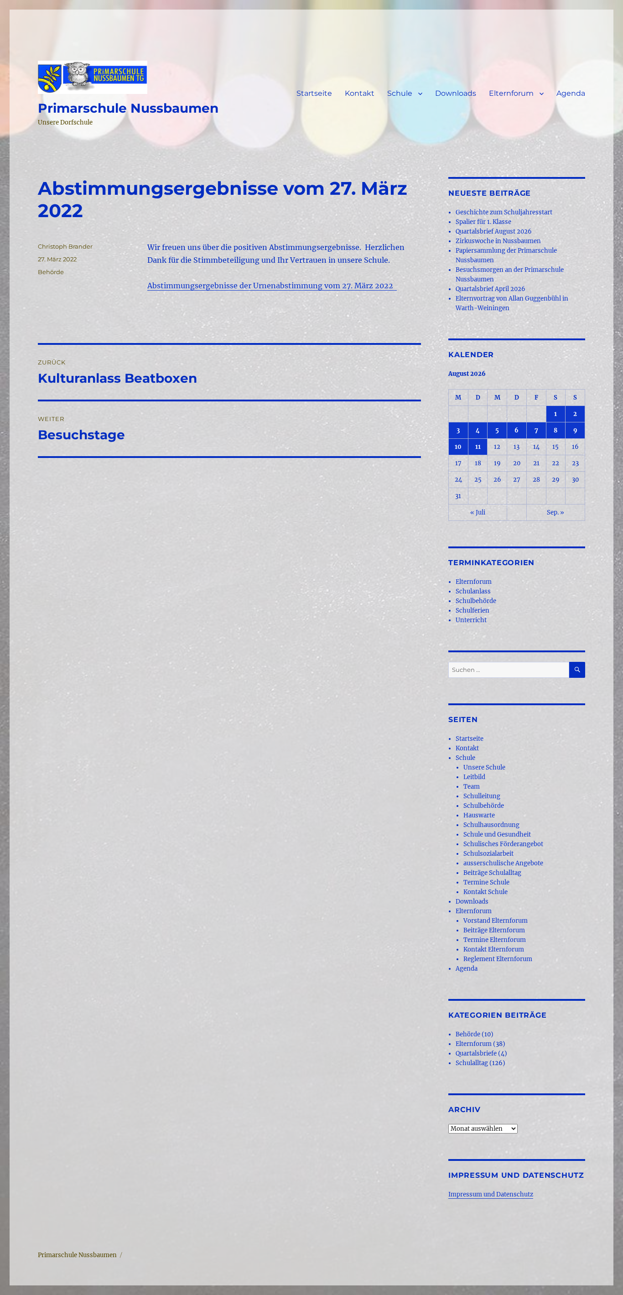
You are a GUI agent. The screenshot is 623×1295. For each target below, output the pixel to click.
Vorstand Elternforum (495, 921)
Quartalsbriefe (476, 1053)
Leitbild (474, 777)
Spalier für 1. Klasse (483, 222)
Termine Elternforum (494, 940)
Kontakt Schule (485, 892)
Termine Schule (486, 882)
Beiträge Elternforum (494, 930)
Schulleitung (481, 796)
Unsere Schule (484, 767)
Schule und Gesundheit (497, 834)
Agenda (570, 93)
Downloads (455, 93)
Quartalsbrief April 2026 (490, 289)
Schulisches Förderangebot (503, 844)
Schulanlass (473, 591)
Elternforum (511, 93)
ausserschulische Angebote (503, 863)
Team (471, 787)
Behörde (51, 272)
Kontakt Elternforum (493, 949)
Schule (399, 93)
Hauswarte (479, 815)
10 (458, 447)
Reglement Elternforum (497, 959)
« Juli (477, 512)
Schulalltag (472, 1063)
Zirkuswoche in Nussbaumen (498, 241)
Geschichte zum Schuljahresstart (504, 212)
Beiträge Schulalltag (492, 873)
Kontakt (359, 93)
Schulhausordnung (491, 825)
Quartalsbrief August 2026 (494, 231)
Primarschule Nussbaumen (128, 108)
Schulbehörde (476, 601)
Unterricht (471, 620)
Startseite (314, 93)
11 (478, 447)
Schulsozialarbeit (488, 854)
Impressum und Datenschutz (490, 1194)
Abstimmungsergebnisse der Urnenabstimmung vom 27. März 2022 (272, 285)
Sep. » (555, 512)
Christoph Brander (65, 246)
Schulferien (472, 610)
